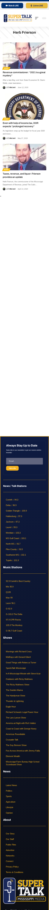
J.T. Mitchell (10, 87)
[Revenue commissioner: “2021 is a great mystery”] (24, 55)
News (6, 68)
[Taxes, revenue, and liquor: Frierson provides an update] (24, 157)
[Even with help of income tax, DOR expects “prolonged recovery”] (24, 106)
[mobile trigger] (37, 18)
